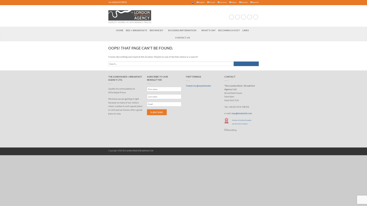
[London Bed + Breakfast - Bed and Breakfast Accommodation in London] (129, 16)
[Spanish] (254, 2)
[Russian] (243, 2)
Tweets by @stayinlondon (198, 85)
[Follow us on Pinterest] (249, 17)
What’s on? (208, 30)
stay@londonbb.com (242, 113)
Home (119, 30)
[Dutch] (193, 2)
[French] (211, 2)
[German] (222, 2)
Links (245, 30)
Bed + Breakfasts (136, 30)
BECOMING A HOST (229, 30)
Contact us (182, 37)
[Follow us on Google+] (255, 17)
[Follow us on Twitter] (237, 17)
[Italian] (233, 2)
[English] (201, 2)
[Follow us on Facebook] (231, 17)
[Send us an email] (243, 17)
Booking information (182, 30)
